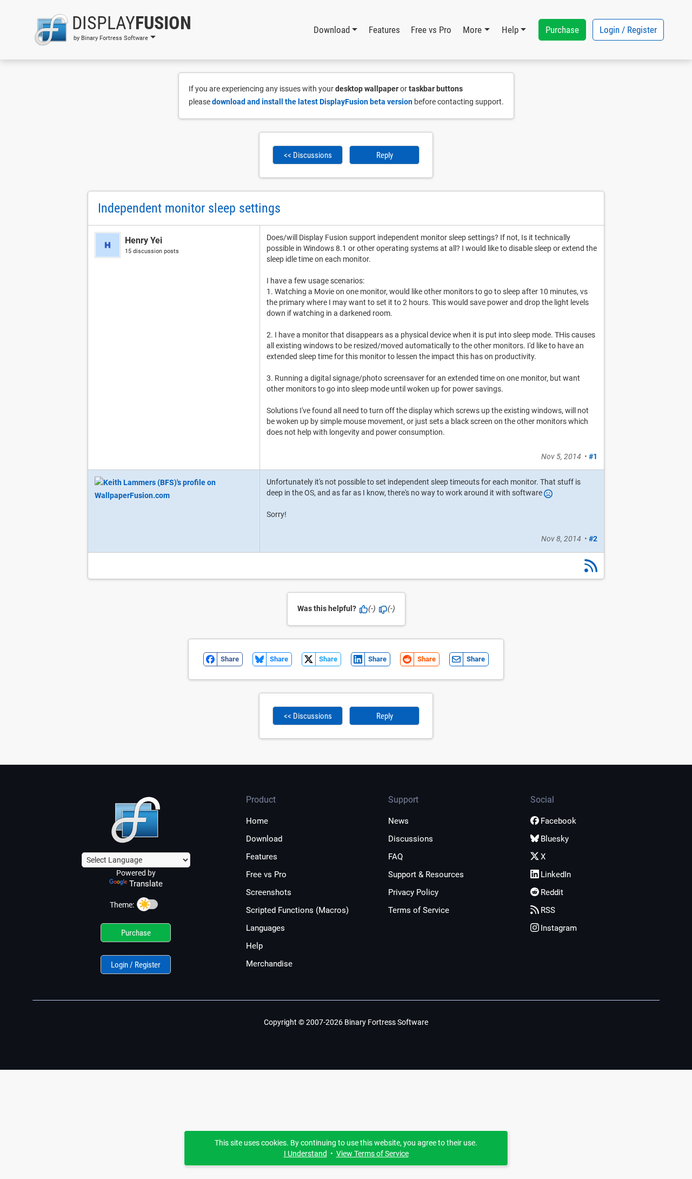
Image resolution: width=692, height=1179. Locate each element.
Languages (265, 928)
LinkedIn (556, 874)
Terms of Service (418, 910)
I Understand (305, 1153)
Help (254, 946)
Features (384, 29)
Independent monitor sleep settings (189, 208)
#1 (593, 456)
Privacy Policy (413, 892)
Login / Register (628, 29)
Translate (146, 884)
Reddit (552, 892)
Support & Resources (426, 874)
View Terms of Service (372, 1153)
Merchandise (269, 964)
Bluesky (555, 839)
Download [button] (332, 29)
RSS (548, 910)
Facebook (558, 821)
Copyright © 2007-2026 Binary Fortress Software (346, 1022)
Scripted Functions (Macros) (297, 910)
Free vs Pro (431, 29)
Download (264, 839)
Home (257, 821)
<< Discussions (308, 155)
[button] (112, 29)
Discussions (410, 839)
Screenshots (268, 892)
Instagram (559, 928)
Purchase (562, 29)
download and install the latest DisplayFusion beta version (312, 101)
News (398, 821)
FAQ (395, 857)
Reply (384, 155)
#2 (593, 538)
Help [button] (510, 29)
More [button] (472, 29)
